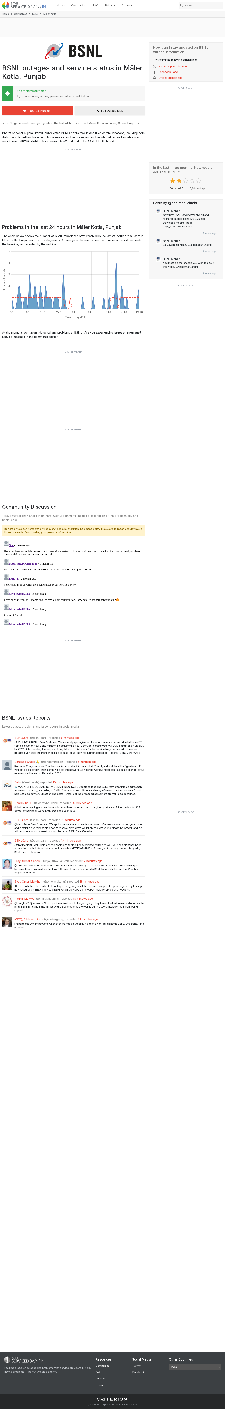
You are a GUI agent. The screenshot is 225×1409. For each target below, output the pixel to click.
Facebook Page (168, 72)
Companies (78, 5)
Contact (127, 5)
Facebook (138, 1372)
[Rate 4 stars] (192, 181)
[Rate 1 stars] (173, 181)
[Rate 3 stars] (186, 181)
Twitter (136, 1365)
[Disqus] (73, 583)
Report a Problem (39, 110)
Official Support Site (170, 77)
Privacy (110, 5)
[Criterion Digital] (112, 1399)
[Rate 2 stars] (179, 181)
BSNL (35, 13)
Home (60, 5)
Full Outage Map (112, 110)
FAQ (95, 5)
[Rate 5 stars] (199, 181)
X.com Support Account (173, 66)
